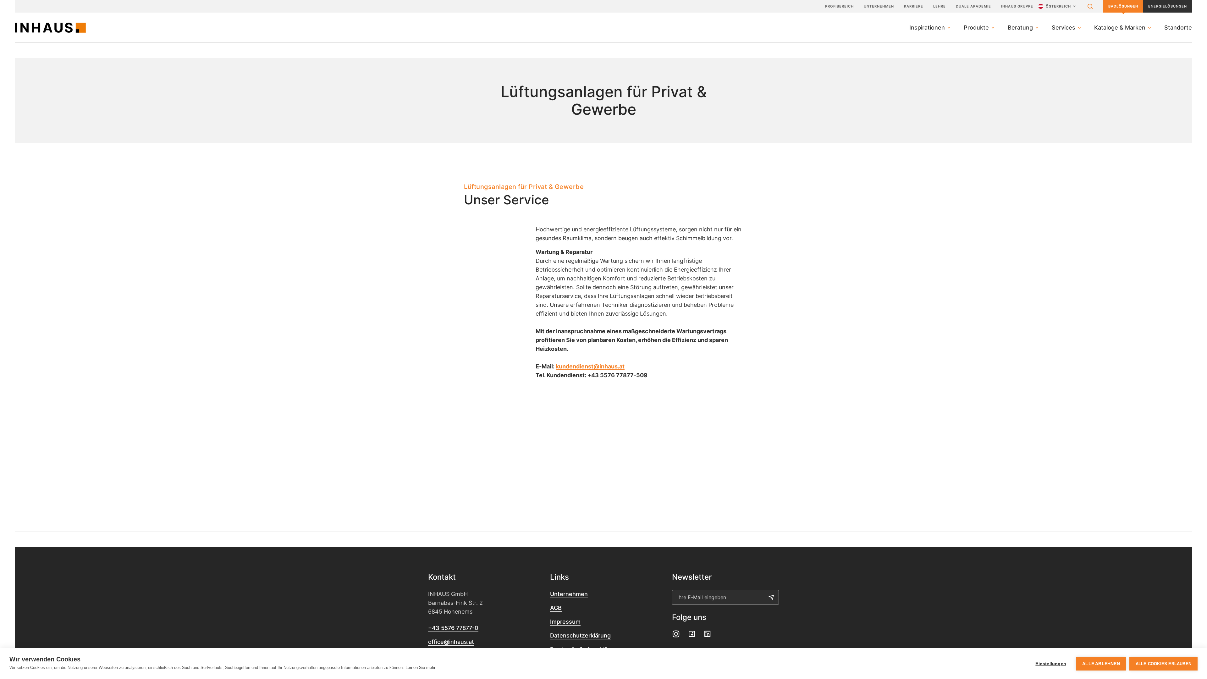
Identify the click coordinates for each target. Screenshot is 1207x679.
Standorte (1178, 27)
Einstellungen (1050, 663)
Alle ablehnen (1101, 663)
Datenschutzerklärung (580, 635)
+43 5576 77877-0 (453, 628)
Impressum (565, 621)
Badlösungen (1123, 6)
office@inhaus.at (451, 641)
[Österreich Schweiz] (1057, 6)
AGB (556, 607)
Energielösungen (1167, 6)
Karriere (913, 6)
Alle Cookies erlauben (1163, 663)
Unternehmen (879, 6)
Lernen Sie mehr (420, 667)
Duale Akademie (973, 6)
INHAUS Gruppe (1017, 6)
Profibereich (839, 6)
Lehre (939, 6)
